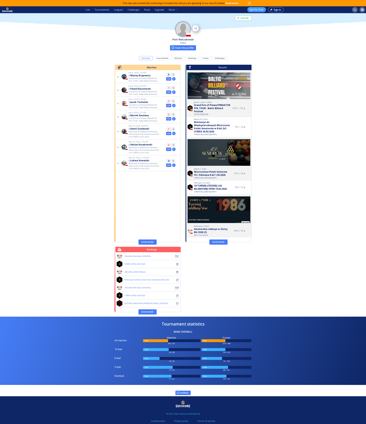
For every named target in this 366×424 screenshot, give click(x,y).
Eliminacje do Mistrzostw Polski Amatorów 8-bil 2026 (147, 279)
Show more (147, 242)
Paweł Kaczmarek (140, 88)
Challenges (134, 9)
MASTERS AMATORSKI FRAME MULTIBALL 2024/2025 (146, 303)
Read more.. (232, 3)
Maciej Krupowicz (140, 75)
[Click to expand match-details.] (174, 79)
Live (88, 9)
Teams (205, 58)
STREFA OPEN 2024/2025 (135, 295)
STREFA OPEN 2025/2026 (135, 264)
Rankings (192, 58)
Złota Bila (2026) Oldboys (135, 272)
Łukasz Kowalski (139, 160)
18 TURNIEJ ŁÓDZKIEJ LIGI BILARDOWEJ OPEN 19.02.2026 (210, 187)
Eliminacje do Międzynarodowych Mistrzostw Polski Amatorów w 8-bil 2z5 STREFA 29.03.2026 (212, 127)
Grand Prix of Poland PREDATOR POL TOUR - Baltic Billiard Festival (212, 108)
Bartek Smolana (139, 115)
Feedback (184, 393)
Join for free (256, 9)
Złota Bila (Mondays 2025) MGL (138, 287)
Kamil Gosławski (139, 128)
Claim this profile (184, 47)
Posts (147, 9)
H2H (168, 79)
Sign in (277, 9)
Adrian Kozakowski (141, 144)
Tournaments (102, 9)
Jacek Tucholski (139, 102)
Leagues (118, 9)
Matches (178, 58)
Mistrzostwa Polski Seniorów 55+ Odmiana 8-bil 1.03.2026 (210, 173)
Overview (145, 58)
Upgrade (159, 9)
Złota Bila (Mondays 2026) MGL (138, 256)
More (172, 9)
